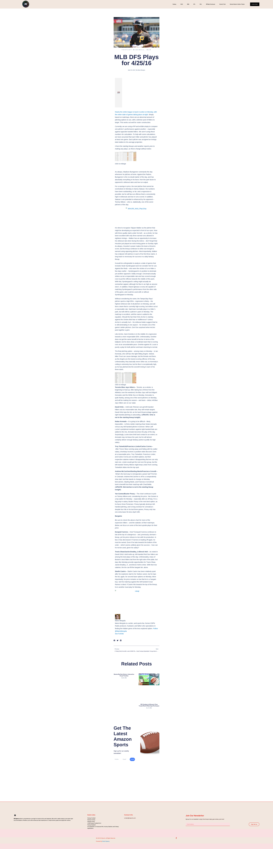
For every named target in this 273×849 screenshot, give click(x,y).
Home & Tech (222, 4)
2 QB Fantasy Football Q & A (94, 823)
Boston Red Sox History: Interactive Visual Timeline (124, 675)
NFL (194, 4)
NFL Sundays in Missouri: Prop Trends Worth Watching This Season (149, 705)
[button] (114, 640)
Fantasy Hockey (91, 819)
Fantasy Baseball (91, 825)
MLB (182, 4)
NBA (188, 4)
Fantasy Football (91, 818)
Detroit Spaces (105, 841)
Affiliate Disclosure (210, 4)
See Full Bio (119, 634)
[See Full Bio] (124, 634)
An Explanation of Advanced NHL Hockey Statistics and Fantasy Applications (103, 827)
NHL (201, 4)
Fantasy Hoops (91, 821)
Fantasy (174, 4)
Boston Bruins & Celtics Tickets (237, 4)
